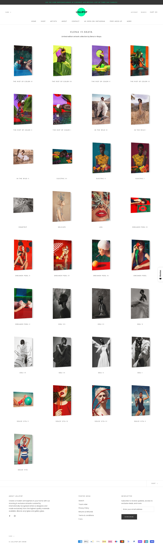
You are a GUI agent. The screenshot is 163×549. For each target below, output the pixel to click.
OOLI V (140, 324)
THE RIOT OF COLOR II (22, 130)
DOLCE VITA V (23, 421)
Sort (153, 483)
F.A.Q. (81, 519)
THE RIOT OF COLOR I (62, 130)
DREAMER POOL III (101, 276)
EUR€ (7, 12)
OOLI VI (101, 324)
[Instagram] (15, 516)
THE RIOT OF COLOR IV (140, 81)
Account (134, 12)
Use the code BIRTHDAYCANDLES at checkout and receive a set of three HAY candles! (81, 2)
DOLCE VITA (23, 470)
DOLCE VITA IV (62, 421)
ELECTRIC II (101, 179)
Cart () (153, 12)
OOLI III (62, 373)
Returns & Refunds (86, 512)
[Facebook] (9, 516)
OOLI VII (61, 324)
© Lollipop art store (18, 542)
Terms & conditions (86, 515)
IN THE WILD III (101, 130)
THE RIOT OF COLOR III (23, 81)
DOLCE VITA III (101, 421)
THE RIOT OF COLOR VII (62, 81)
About (64, 21)
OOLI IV (23, 373)
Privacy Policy (84, 508)
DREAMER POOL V (22, 276)
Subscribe (129, 517)
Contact (76, 21)
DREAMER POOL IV (62, 276)
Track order (83, 504)
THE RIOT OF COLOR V (101, 81)
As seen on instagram (94, 21)
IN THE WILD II (23, 179)
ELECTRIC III (62, 179)
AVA (101, 227)
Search (143, 12)
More (129, 21)
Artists (53, 21)
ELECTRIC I (140, 179)
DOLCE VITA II (140, 421)
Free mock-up (116, 21)
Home (33, 21)
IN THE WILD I (140, 130)
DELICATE (62, 227)
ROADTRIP (23, 227)
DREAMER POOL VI (140, 227)
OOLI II (101, 373)
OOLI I (140, 373)
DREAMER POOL (140, 276)
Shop (43, 21)
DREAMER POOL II (22, 324)
